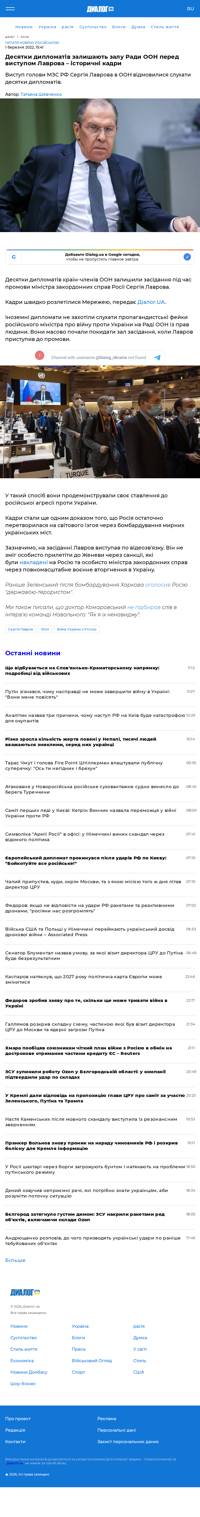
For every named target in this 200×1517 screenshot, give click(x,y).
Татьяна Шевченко (41, 94)
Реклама (106, 1418)
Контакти (15, 1441)
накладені (34, 562)
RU (190, 9)
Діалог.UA (151, 302)
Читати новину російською (32, 43)
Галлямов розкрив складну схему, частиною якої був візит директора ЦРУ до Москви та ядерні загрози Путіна (90, 1027)
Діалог (10, 37)
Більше (15, 1260)
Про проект (18, 1418)
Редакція (15, 1430)
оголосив (158, 585)
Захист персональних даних (128, 1441)
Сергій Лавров (20, 629)
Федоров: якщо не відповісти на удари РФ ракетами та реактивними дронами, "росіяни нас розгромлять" (89, 908)
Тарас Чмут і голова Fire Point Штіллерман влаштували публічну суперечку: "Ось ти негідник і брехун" (84, 765)
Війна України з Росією (77, 629)
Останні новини (32, 653)
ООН (45, 629)
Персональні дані (116, 1430)
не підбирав (144, 607)
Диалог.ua (14, 1463)
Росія (25, 37)
